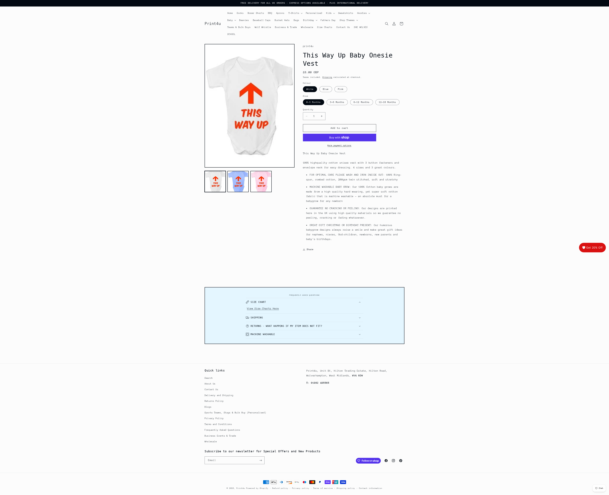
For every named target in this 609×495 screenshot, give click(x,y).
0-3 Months (313, 102)
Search (209, 378)
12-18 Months (387, 102)
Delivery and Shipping (219, 395)
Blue (326, 89)
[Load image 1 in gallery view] (215, 181)
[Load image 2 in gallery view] (238, 181)
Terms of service (323, 488)
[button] (295, 13)
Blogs (208, 406)
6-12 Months (362, 102)
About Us (210, 383)
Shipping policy (346, 488)
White (310, 89)
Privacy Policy (214, 418)
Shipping (327, 77)
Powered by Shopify (257, 488)
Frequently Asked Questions (222, 429)
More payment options (339, 145)
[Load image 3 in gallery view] (261, 181)
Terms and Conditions (218, 424)
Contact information (370, 488)
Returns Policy (214, 401)
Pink (341, 89)
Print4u (240, 488)
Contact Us (211, 389)
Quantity (308, 109)
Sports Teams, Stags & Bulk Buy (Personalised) (235, 412)
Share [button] (310, 249)
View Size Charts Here (263, 308)
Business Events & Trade (220, 435)
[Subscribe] (260, 460)
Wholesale (211, 441)
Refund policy (280, 488)
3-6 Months (337, 102)
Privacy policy (300, 488)
